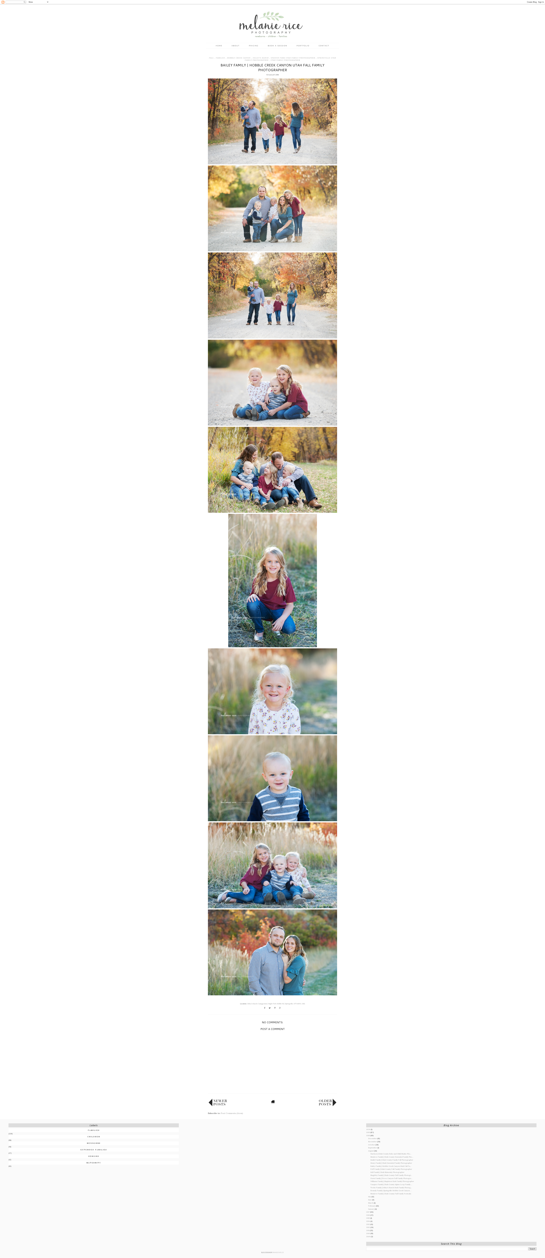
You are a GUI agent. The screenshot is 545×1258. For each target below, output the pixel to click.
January (371, 1209)
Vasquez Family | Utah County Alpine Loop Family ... (391, 1184)
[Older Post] (327, 1105)
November (372, 1142)
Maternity (93, 1163)
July (369, 1197)
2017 (368, 1212)
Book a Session (277, 46)
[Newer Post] (218, 1105)
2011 (368, 1230)
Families (221, 58)
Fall (211, 58)
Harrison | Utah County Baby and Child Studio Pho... (390, 1154)
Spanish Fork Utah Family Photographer (293, 58)
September (372, 1148)
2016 (368, 1215)
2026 (368, 1129)
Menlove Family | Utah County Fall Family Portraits (390, 1194)
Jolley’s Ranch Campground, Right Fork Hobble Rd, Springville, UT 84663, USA (276, 1004)
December (372, 1138)
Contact (324, 46)
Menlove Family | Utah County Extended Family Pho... (391, 1157)
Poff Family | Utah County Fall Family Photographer (391, 1169)
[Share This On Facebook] (265, 1008)
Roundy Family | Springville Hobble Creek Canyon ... (391, 1190)
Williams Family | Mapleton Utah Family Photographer (392, 1181)
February (372, 1206)
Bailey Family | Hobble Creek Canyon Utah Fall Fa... (390, 1166)
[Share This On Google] (280, 1008)
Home (219, 46)
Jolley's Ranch (261, 58)
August (371, 1151)
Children (93, 1137)
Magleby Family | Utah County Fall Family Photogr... (391, 1175)
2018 (368, 1135)
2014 (368, 1221)
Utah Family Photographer (285, 60)
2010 (368, 1233)
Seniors (93, 1156)
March (371, 1203)
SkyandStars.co (278, 1252)
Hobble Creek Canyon (239, 58)
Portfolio (303, 46)
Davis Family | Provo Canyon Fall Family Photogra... (391, 1178)
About (236, 46)
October (371, 1145)
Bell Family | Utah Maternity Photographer (387, 1172)
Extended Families (93, 1150)
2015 (368, 1218)
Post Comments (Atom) (232, 1113)
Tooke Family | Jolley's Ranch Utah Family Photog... (391, 1187)
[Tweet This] (269, 1008)
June (370, 1200)
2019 (368, 1132)
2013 (368, 1224)
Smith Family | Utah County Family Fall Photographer (391, 1160)
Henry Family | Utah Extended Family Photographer (391, 1163)
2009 (368, 1236)
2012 (368, 1227)
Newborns (93, 1143)
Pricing (253, 46)
